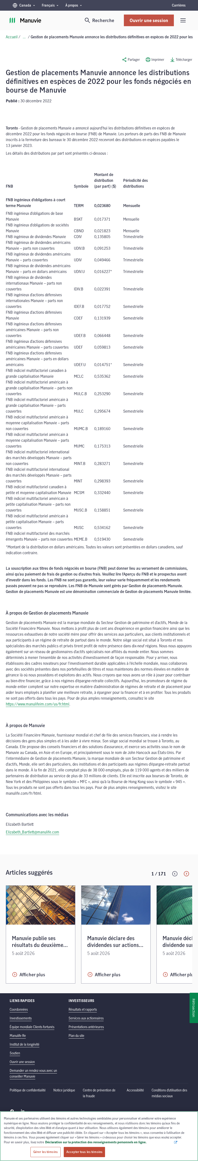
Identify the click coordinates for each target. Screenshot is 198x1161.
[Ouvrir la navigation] (183, 20)
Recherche (103, 20)
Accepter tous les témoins (84, 1152)
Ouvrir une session (149, 20)
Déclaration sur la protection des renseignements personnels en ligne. (109, 1142)
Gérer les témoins (45, 1152)
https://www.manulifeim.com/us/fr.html (37, 704)
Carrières (178, 5)
